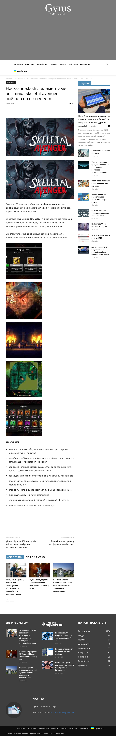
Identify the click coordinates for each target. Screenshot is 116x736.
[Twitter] (15, 110)
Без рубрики (19, 78)
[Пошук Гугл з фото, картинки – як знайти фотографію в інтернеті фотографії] (47, 665)
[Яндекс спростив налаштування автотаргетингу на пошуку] (83, 197)
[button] (107, 64)
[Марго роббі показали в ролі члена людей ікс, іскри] (83, 183)
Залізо (63, 64)
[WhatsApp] (28, 110)
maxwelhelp (83, 126)
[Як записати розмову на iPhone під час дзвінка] (47, 652)
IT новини (29, 64)
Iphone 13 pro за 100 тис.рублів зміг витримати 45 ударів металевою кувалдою (21, 544)
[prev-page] (7, 599)
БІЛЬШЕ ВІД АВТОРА (35, 557)
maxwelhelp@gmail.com (62, 712)
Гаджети (53, 64)
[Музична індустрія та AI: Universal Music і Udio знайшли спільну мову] (39, 570)
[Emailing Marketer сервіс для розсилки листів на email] (83, 213)
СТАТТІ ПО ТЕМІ (14, 557)
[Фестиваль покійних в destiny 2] (83, 153)
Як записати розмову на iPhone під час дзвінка (64, 651)
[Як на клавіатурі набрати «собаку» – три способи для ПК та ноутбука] (47, 635)
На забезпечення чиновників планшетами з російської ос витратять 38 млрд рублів (94, 119)
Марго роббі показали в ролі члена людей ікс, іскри (101, 183)
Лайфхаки (73, 64)
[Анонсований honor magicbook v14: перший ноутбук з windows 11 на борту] (83, 250)
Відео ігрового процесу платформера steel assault (61, 543)
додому (9, 78)
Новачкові (85, 64)
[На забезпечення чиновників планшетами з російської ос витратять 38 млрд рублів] (94, 101)
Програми (18, 64)
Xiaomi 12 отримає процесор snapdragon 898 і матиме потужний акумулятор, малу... (100, 167)
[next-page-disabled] (12, 599)
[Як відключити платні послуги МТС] (83, 238)
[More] (35, 110)
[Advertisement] (58, 40)
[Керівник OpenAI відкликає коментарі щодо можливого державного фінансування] (63, 570)
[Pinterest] (21, 110)
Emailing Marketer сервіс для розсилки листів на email (100, 213)
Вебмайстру (42, 64)
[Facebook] (8, 110)
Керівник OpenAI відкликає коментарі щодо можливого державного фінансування (62, 585)
